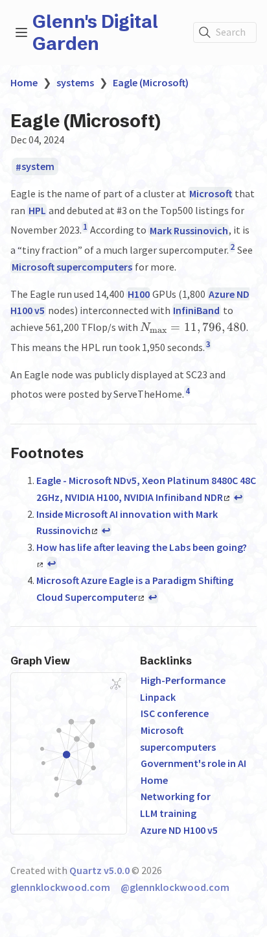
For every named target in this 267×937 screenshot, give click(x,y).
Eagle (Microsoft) (151, 82)
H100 (139, 293)
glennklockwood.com (60, 887)
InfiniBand (196, 310)
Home (24, 82)
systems (75, 82)
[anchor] (95, 452)
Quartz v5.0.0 (99, 870)
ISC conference (175, 713)
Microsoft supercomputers (72, 266)
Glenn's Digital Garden (95, 32)
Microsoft (210, 193)
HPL (37, 210)
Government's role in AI (193, 763)
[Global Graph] (116, 684)
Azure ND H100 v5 (179, 829)
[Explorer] (21, 32)
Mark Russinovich (189, 230)
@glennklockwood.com (175, 887)
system (37, 166)
